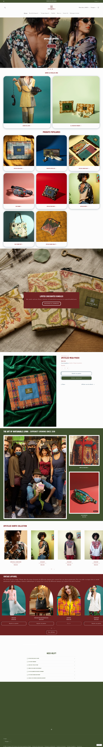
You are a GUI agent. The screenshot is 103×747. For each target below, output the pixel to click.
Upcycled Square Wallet (51, 244)
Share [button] (63, 384)
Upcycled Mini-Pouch (51, 206)
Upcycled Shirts (83, 206)
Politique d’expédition (71, 746)
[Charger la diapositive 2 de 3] (50, 69)
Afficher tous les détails (87, 384)
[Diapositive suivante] (55, 69)
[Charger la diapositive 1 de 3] (48, 69)
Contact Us (6, 716)
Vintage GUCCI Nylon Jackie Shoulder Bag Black (41, 617)
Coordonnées (79, 746)
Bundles (5, 712)
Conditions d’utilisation (61, 746)
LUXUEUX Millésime (26, 125)
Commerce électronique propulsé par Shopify (22, 746)
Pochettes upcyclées (51, 168)
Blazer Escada (69, 617)
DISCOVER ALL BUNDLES (51, 303)
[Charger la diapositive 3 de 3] (52, 69)
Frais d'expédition (65, 363)
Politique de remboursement (37, 746)
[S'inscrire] (62, 693)
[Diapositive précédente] (45, 69)
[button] (5, 7)
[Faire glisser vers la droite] (54, 569)
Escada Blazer (14, 617)
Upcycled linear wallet (83, 168)
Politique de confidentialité (50, 746)
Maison (5, 705)
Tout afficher (51, 632)
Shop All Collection (84, 467)
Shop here (51, 46)
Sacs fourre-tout (18, 244)
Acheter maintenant (76, 378)
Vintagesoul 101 (10, 746)
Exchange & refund (8, 719)
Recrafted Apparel (7, 707)
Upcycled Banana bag (84, 515)
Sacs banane (18, 206)
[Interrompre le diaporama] (58, 69)
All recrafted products (75, 125)
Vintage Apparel (7, 710)
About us (5, 714)
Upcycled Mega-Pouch (18, 168)
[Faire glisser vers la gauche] (49, 569)
